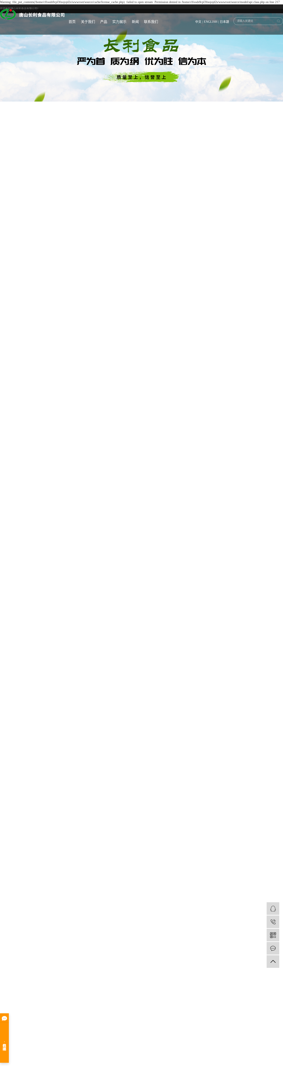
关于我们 (88, 22)
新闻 (135, 22)
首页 (72, 22)
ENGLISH (210, 21)
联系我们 (151, 22)
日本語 (224, 21)
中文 (198, 21)
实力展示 (119, 22)
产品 (103, 22)
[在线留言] (273, 948)
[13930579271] (273, 922)
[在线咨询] (273, 908)
